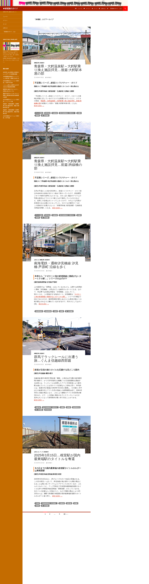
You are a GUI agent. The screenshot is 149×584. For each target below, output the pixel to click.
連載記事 (36, 63)
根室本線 (69, 503)
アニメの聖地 (39, 113)
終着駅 (79, 113)
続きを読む (39, 106)
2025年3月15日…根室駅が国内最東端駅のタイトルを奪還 (57, 457)
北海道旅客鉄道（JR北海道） (49, 503)
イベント (88, 8)
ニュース (80, 8)
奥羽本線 (47, 113)
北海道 (37, 503)
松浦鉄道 (62, 503)
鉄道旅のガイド (11, 8)
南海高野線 (48, 311)
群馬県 (68, 407)
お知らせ (103, 8)
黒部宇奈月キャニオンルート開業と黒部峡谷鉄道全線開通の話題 (11, 95)
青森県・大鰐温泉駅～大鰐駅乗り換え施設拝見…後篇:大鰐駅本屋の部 (58, 69)
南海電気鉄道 (39, 311)
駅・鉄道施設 (45, 115)
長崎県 (37, 505)
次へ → (66, 514)
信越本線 (38, 407)
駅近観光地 (48, 409)
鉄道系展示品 (76, 407)
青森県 (37, 115)
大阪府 (55, 311)
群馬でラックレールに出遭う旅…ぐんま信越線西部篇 (56, 358)
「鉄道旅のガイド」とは (115, 8)
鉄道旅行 (42, 63)
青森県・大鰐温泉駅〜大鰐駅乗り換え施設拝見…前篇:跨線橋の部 (58, 164)
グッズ (95, 8)
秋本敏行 (49, 77)
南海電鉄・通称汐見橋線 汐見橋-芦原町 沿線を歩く (56, 265)
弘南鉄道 (55, 113)
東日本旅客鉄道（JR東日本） (67, 113)
